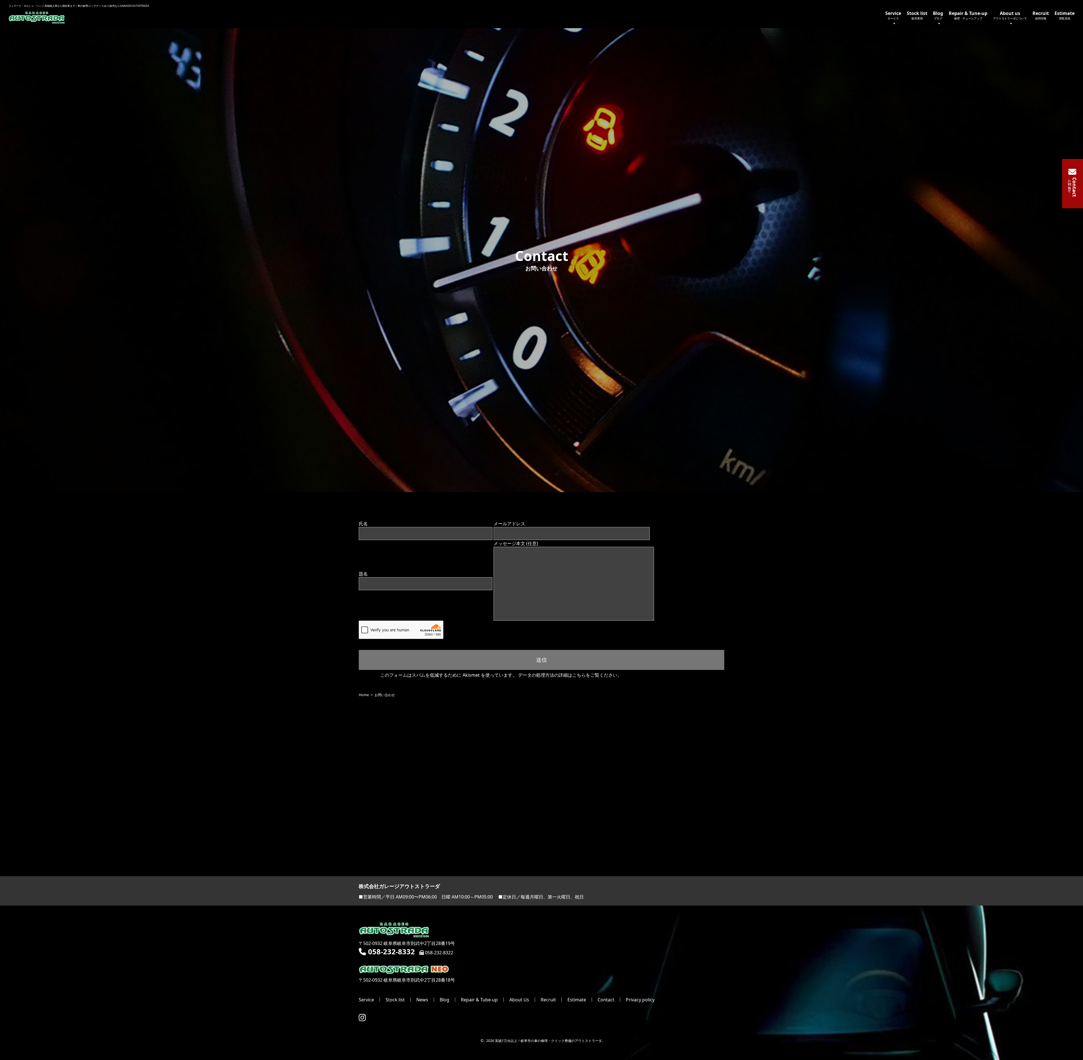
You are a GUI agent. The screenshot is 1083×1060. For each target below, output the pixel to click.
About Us (519, 1000)
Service (893, 15)
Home (364, 694)
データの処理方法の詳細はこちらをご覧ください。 (570, 675)
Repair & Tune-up (968, 15)
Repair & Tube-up (479, 1000)
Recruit (1041, 15)
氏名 (363, 524)
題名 (363, 574)
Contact (606, 1000)
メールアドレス (509, 524)
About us (1010, 15)
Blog (938, 15)
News (422, 1000)
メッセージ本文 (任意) (516, 543)
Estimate (1065, 15)
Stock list (917, 15)
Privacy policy (640, 1000)
